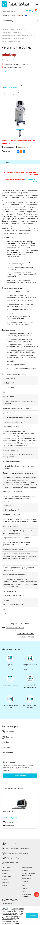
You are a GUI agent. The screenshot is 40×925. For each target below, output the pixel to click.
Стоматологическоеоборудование (16, 853)
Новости (4, 874)
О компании (6, 871)
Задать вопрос (20, 775)
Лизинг (24, 891)
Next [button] (36, 802)
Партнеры (5, 883)
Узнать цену (10, 817)
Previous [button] (3, 802)
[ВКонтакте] (18, 151)
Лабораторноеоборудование (14, 858)
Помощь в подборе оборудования (28, 874)
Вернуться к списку (20, 623)
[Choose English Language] (19, 15)
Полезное (25, 871)
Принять (32, 915)
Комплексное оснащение (26, 895)
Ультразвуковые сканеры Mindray (13, 38)
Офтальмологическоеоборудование (17, 848)
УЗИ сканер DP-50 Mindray (31, 180)
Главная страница (8, 29)
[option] (20, 112)
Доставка (25, 881)
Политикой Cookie (9, 918)
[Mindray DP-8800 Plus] (20, 113)
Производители (7, 877)
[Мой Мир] (24, 151)
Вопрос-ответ (26, 878)
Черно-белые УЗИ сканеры (11, 41)
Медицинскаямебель (12, 862)
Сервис (24, 888)
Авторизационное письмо (12, 71)
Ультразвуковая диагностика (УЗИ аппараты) (17, 35)
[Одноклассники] (21, 151)
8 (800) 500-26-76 (8, 11)
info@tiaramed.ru (10, 904)
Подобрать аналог (10, 87)
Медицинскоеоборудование (14, 844)
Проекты (4, 880)
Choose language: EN (10, 15)
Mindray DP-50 (9, 812)
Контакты (5, 886)
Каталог (19, 29)
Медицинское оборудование (12, 32)
